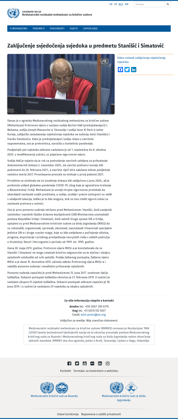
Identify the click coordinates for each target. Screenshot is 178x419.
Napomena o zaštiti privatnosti (101, 414)
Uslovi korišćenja (68, 414)
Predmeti (39, 28)
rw (126, 4)
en (110, 4)
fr (115, 4)
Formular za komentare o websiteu (96, 371)
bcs (121, 4)
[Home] (13, 13)
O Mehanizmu (18, 28)
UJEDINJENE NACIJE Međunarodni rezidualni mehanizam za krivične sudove (52, 13)
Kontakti (65, 371)
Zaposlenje (90, 28)
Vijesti (74, 28)
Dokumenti (57, 28)
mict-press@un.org (93, 314)
